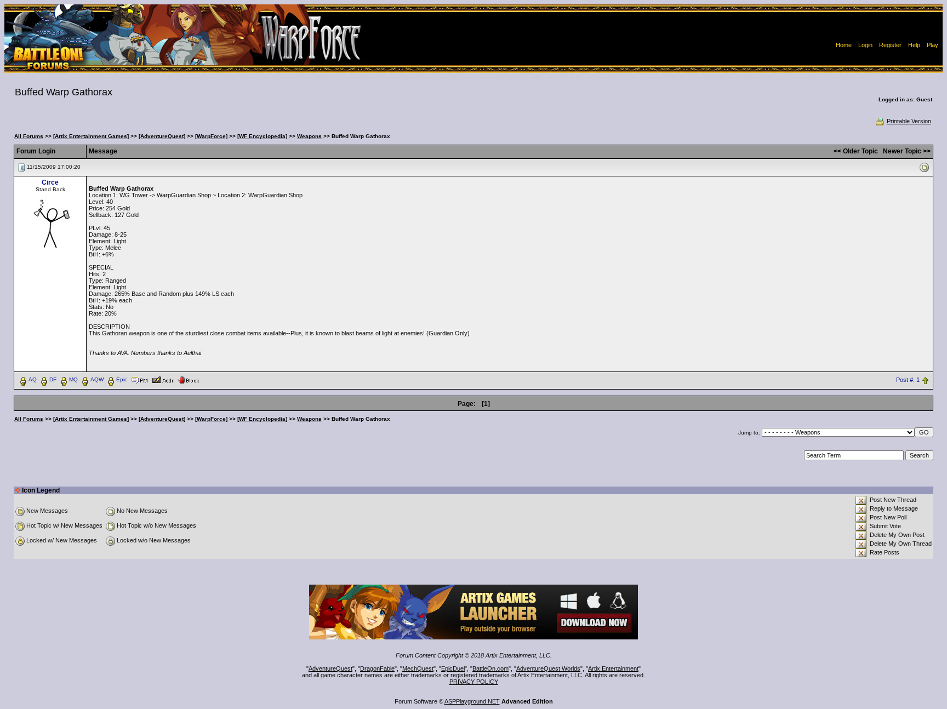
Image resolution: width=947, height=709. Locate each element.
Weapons (309, 136)
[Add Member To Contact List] (163, 379)
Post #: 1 (908, 379)
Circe (50, 182)
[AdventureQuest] (162, 136)
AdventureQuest (330, 668)
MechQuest (417, 668)
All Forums (28, 136)
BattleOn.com (490, 668)
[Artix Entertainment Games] (91, 136)
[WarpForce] (211, 136)
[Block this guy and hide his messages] (188, 379)
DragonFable (377, 668)
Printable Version (909, 121)
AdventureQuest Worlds (548, 668)
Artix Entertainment (613, 668)
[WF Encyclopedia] (262, 136)
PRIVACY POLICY (473, 681)
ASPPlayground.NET (472, 701)
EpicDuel (453, 668)
